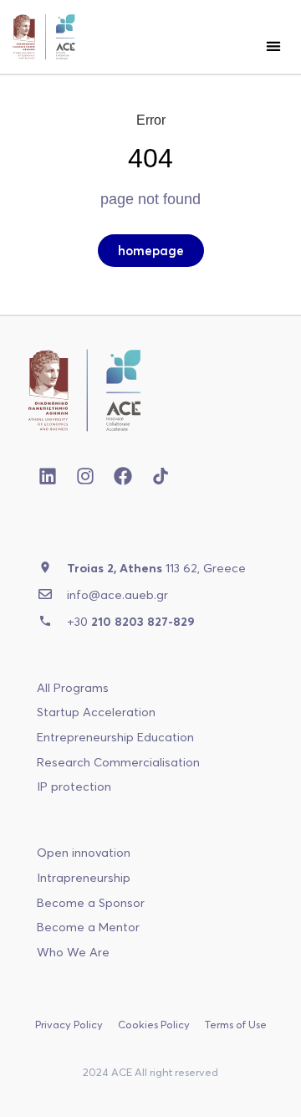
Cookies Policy (154, 1024)
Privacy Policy (69, 1024)
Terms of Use (236, 1024)
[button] (273, 45)
